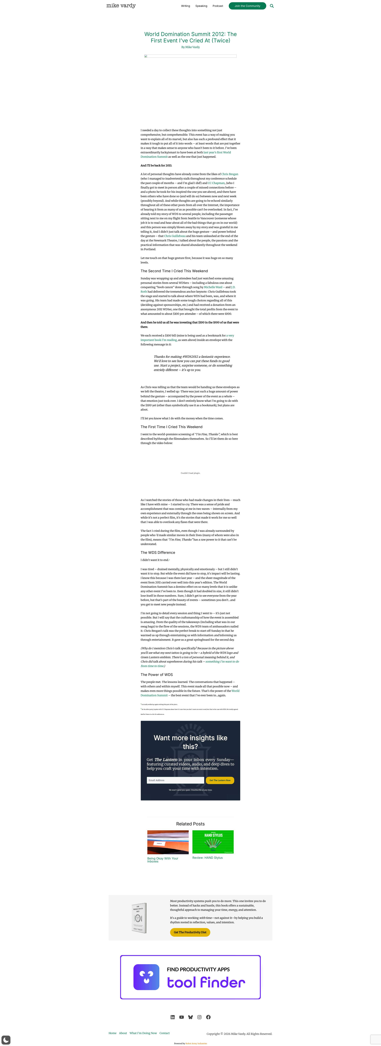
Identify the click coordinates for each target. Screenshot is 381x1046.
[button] (247, 6)
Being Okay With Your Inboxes (162, 860)
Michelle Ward (213, 287)
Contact (165, 1033)
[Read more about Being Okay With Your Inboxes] (168, 842)
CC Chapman (216, 183)
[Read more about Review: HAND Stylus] (213, 841)
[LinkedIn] (172, 1017)
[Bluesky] (190, 1017)
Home (112, 1033)
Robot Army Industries (196, 1043)
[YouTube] (181, 1017)
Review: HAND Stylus (207, 857)
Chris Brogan (229, 174)
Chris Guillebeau (175, 236)
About (123, 1033)
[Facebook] (208, 1017)
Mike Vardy (121, 5)
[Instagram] (199, 1017)
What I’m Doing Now (143, 1033)
